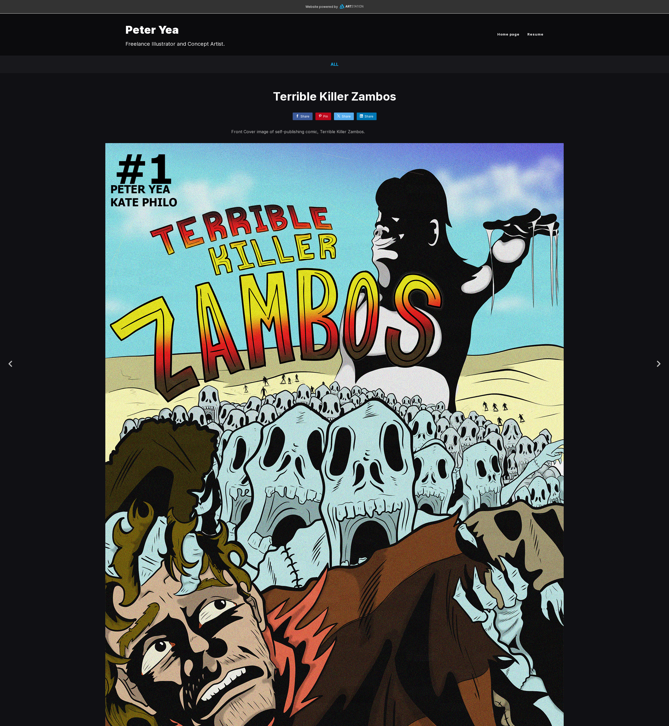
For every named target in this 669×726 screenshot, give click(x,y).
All (334, 64)
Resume (535, 34)
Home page (508, 34)
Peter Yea (152, 29)
